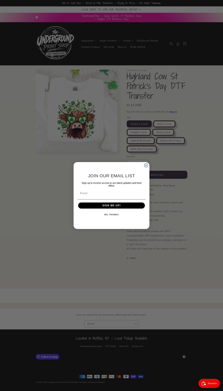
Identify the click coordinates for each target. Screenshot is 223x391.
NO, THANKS (111, 215)
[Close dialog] (146, 165)
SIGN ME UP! (111, 205)
